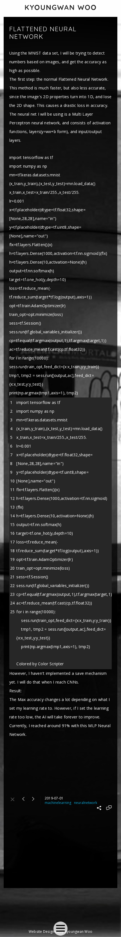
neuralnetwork (85, 802)
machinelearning (58, 802)
